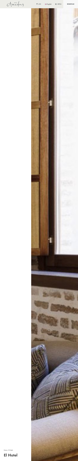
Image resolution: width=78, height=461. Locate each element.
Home (5, 450)
